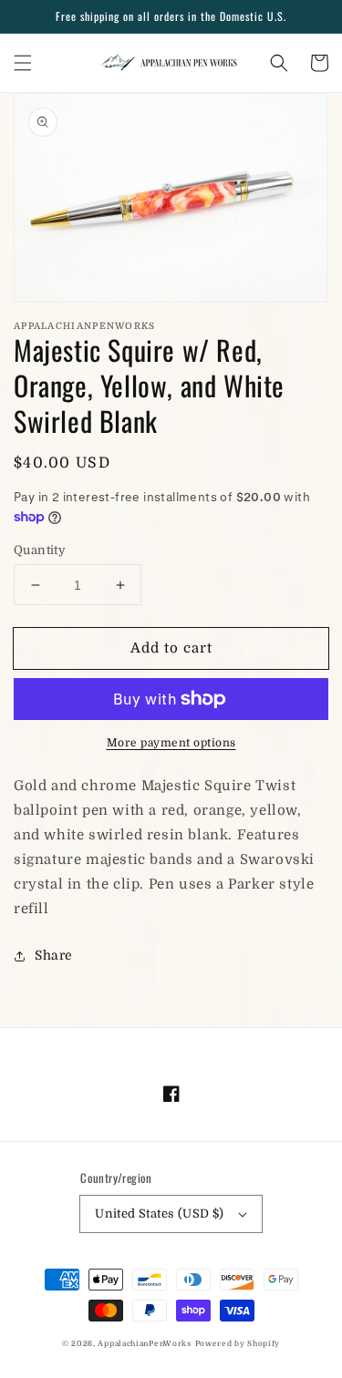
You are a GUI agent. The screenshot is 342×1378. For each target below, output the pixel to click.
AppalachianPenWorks (144, 1344)
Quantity (40, 550)
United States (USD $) (159, 1213)
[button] (23, 63)
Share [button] (54, 955)
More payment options (171, 742)
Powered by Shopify (238, 1344)
